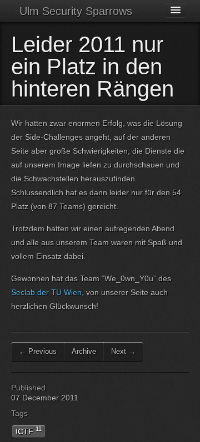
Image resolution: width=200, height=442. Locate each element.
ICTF (29, 430)
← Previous (38, 351)
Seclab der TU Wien (46, 292)
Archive (84, 351)
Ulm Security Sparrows (75, 11)
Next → (123, 351)
